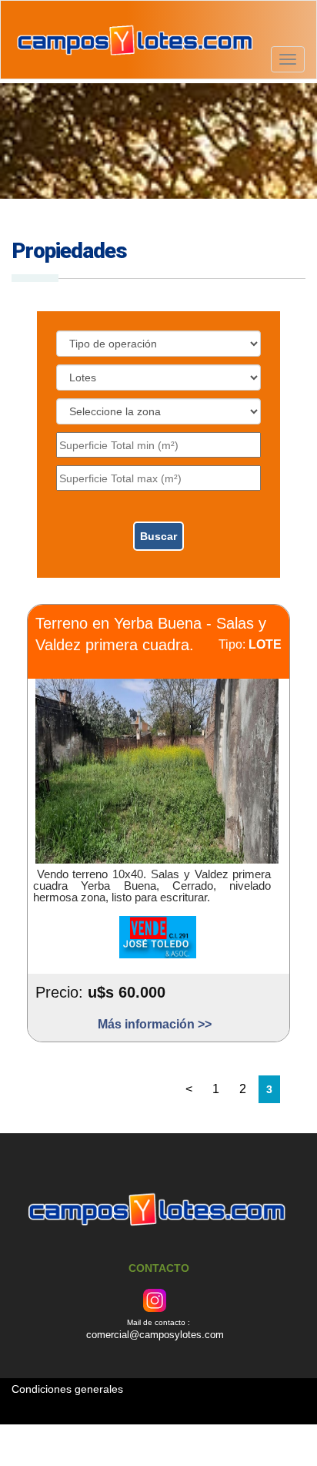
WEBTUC (275, 1431)
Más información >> (155, 1025)
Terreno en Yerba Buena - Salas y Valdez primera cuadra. (150, 635)
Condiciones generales (67, 1389)
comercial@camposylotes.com (155, 1334)
